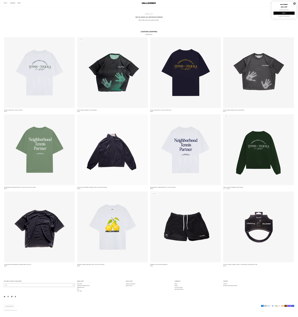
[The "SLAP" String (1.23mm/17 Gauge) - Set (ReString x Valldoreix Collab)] (258, 227)
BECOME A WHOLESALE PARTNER (230, 285)
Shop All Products (149, 34)
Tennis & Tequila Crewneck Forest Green (233, 187)
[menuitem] (6, 3)
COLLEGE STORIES (179, 287)
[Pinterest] (13, 296)
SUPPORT (225, 281)
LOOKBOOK (12, 3)
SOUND (176, 285)
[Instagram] (9, 296)
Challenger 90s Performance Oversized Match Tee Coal (17, 264)
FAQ (78, 289)
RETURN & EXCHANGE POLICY (83, 285)
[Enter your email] (73, 285)
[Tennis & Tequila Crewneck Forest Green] (258, 149)
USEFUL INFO (80, 281)
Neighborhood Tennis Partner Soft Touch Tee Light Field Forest (20, 187)
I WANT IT (284, 13)
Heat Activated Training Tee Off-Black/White (233, 110)
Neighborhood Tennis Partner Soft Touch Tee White (163, 187)
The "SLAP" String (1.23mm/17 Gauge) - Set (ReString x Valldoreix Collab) (240, 264)
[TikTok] (16, 296)
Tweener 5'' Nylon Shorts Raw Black (158, 264)
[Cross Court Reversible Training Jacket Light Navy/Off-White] (112, 149)
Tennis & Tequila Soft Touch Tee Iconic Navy (160, 110)
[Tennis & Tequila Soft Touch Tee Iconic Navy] (185, 72)
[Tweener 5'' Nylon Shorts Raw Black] (185, 227)
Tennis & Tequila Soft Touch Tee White (13, 110)
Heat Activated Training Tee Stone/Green (87, 110)
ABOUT (19, 3)
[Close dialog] (294, 3)
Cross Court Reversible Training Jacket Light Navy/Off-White (92, 187)
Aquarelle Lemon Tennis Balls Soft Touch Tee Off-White (90, 264)
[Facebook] (5, 296)
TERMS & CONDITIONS (130, 283)
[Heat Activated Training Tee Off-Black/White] (258, 72)
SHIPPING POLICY (80, 287)
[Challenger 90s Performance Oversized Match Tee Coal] (39, 227)
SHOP (5, 3)
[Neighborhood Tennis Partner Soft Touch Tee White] (185, 149)
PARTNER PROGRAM (179, 289)
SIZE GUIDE (79, 283)
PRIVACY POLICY (129, 285)
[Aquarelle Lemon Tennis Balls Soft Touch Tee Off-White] (112, 227)
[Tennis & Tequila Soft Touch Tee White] (39, 72)
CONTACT (225, 283)
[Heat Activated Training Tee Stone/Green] (112, 72)
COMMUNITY (178, 281)
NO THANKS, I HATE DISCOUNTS (284, 16)
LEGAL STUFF (129, 281)
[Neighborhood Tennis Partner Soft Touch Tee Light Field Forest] (39, 149)
